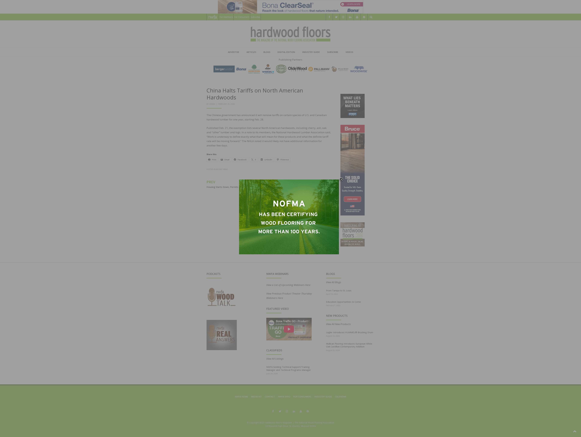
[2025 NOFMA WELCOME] (289, 216)
